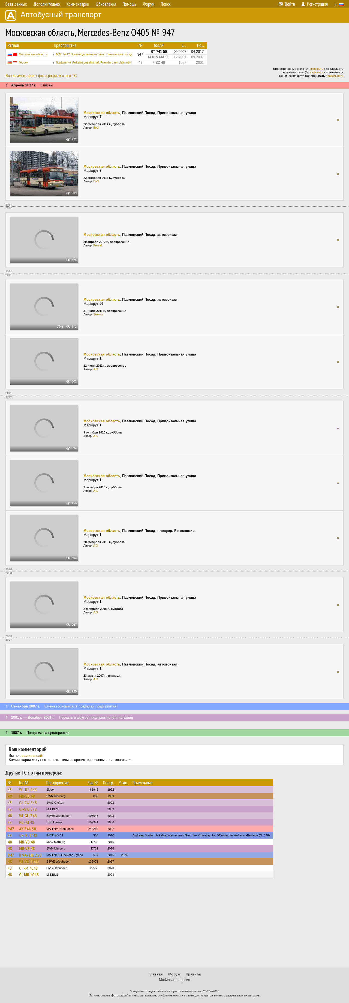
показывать (335, 75)
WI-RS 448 (28, 789)
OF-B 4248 (28, 835)
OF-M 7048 (28, 868)
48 (10, 789)
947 (11, 829)
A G (95, 369)
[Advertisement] (174, 925)
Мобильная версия (174, 980)
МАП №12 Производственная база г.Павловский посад (94, 54)
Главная (156, 974)
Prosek (98, 245)
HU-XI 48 (26, 822)
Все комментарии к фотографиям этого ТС (41, 76)
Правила (193, 974)
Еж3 (96, 127)
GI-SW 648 (28, 802)
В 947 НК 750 (30, 855)
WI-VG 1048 (29, 861)
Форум (174, 974)
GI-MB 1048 (29, 874)
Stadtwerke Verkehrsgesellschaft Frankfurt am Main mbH (94, 62)
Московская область (33, 54)
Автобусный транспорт (60, 14)
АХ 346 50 (27, 829)
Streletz (98, 314)
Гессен (23, 62)
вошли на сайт (31, 756)
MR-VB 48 (27, 796)
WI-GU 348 (28, 815)
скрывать (316, 68)
